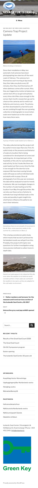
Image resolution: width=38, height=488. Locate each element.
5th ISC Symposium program (14, 347)
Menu (20, 20)
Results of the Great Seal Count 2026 (17, 339)
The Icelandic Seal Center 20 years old (17, 356)
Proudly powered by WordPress (13, 483)
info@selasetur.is (18, 430)
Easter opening (8, 351)
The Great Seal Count (11, 343)
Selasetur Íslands (19, 12)
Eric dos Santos (22, 28)
